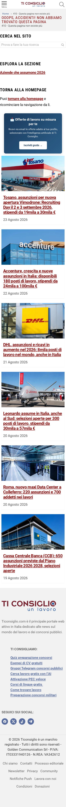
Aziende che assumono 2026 (22, 72)
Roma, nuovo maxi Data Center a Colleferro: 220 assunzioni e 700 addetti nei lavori (32, 492)
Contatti (26, 763)
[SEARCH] (61, 4)
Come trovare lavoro (25, 690)
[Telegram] (31, 721)
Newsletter (16, 771)
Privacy (32, 771)
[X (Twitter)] (13, 721)
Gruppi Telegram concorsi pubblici (36, 668)
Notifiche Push (21, 779)
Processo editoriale (49, 763)
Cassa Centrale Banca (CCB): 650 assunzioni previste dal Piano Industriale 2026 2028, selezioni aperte (32, 563)
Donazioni (42, 786)
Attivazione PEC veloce (28, 679)
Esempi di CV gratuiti (26, 663)
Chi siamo (10, 763)
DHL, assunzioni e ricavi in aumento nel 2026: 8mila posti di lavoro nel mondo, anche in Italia (32, 349)
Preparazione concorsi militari (33, 695)
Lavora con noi (45, 779)
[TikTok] (22, 721)
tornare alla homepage (25, 99)
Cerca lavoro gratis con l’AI (30, 674)
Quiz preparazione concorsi (31, 658)
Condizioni (24, 786)
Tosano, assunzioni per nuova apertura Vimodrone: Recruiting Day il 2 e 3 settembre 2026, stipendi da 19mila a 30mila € (31, 205)
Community (49, 771)
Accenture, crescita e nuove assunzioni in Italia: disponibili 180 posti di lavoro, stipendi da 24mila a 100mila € (30, 278)
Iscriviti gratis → (33, 145)
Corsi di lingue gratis (26, 684)
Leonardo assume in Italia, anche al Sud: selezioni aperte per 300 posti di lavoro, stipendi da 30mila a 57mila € (32, 421)
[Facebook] (5, 721)
